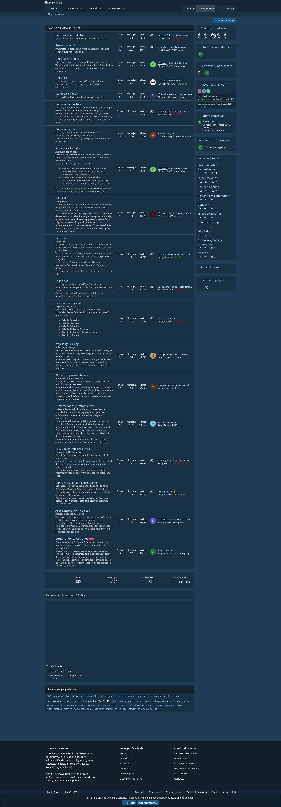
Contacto (179, 778)
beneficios (168, 696)
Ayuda (214, 792)
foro (137, 705)
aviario (157, 696)
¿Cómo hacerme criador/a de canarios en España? (186, 519)
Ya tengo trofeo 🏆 (167, 491)
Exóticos (60, 238)
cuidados (91, 705)
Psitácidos (61, 281)
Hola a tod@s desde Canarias (172, 46)
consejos (161, 701)
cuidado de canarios (75, 705)
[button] (81, 9)
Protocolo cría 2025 (167, 318)
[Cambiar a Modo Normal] (219, 8)
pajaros (109, 708)
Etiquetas (139, 792)
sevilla (153, 708)
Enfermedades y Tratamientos (74, 406)
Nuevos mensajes (56, 14)
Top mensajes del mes (217, 47)
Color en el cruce (170, 80)
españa (123, 705)
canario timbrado (83, 701)
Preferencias (181, 758)
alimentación (72, 696)
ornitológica (98, 708)
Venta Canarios (165, 550)
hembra (151, 705)
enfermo (113, 705)
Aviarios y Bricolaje (67, 344)
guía (143, 705)
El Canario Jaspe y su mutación (177, 93)
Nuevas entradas (213, 116)
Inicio (225, 792)
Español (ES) (71, 792)
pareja (118, 708)
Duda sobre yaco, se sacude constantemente (179, 286)
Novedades (72, 8)
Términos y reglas (173, 792)
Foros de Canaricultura (63, 28)
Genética (61, 78)
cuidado (59, 705)
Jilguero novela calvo (172, 168)
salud (146, 708)
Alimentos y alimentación (71, 375)
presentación (129, 708)
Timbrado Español (209, 213)
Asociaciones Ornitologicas (72, 510)
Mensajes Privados (184, 763)
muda (77, 708)
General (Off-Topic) (67, 59)
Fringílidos (62, 198)
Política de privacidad (197, 792)
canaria (178, 696)
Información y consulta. (169, 133)
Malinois (203, 253)
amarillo (112, 696)
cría (169, 701)
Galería (94, 8)
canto (114, 701)
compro (139, 701)
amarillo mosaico (126, 696)
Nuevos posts (127, 773)
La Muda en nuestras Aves (72, 449)
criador (50, 705)
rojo (140, 708)
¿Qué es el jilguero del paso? (176, 212)
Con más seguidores (214, 28)
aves (150, 696)
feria (131, 705)
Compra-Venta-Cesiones (71, 538)
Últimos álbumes (208, 267)
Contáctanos (154, 792)
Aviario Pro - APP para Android (175, 354)
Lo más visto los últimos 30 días (65, 595)
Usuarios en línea (213, 84)
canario (67, 701)
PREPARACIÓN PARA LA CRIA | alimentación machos (183, 385)
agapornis (58, 696)
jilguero (160, 705)
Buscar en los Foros (131, 778)
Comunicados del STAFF (70, 35)
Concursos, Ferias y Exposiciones (76, 482)
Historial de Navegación (187, 768)
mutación (86, 708)
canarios (101, 701)
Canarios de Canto (67, 129)
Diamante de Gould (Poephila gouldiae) (181, 254)
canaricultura (53, 701)
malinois (58, 708)
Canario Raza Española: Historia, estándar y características (190, 111)
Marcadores (181, 773)
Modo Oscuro (54, 792)
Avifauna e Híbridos (68, 148)
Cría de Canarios (208, 187)
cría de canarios (181, 701)
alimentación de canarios (93, 696)
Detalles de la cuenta (185, 753)
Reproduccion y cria (68, 303)
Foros (54, 8)
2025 (49, 696)
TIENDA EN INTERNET (173, 62)
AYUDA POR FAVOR (167, 422)
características (126, 701)
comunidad (150, 701)
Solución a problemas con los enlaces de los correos (187, 35)
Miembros (115, 8)
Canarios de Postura (68, 104)
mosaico (68, 708)
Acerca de (125, 763)
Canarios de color (66, 94)
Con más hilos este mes (217, 66)
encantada (102, 705)
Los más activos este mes (214, 140)
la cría (179, 705)
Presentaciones (65, 45)
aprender (142, 696)
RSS (234, 792)
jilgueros (170, 705)
